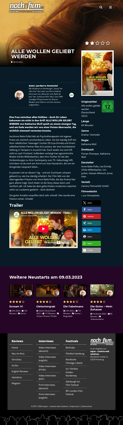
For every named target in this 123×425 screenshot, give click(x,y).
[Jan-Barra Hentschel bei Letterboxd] (71, 94)
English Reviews (20, 371)
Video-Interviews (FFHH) (47, 368)
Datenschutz (86, 406)
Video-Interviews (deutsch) (47, 349)
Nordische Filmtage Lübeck (74, 361)
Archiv (15, 365)
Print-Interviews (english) (47, 396)
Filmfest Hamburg (75, 353)
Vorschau (16, 359)
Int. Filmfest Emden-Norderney (72, 372)
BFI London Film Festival (74, 392)
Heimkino (17, 377)
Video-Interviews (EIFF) (47, 377)
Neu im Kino (18, 353)
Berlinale (70, 347)
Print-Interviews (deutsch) (47, 386)
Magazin (16, 383)
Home (15, 347)
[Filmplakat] (97, 75)
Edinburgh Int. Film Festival (73, 383)
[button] (91, 203)
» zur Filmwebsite (90, 195)
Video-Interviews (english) (47, 358)
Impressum (75, 406)
